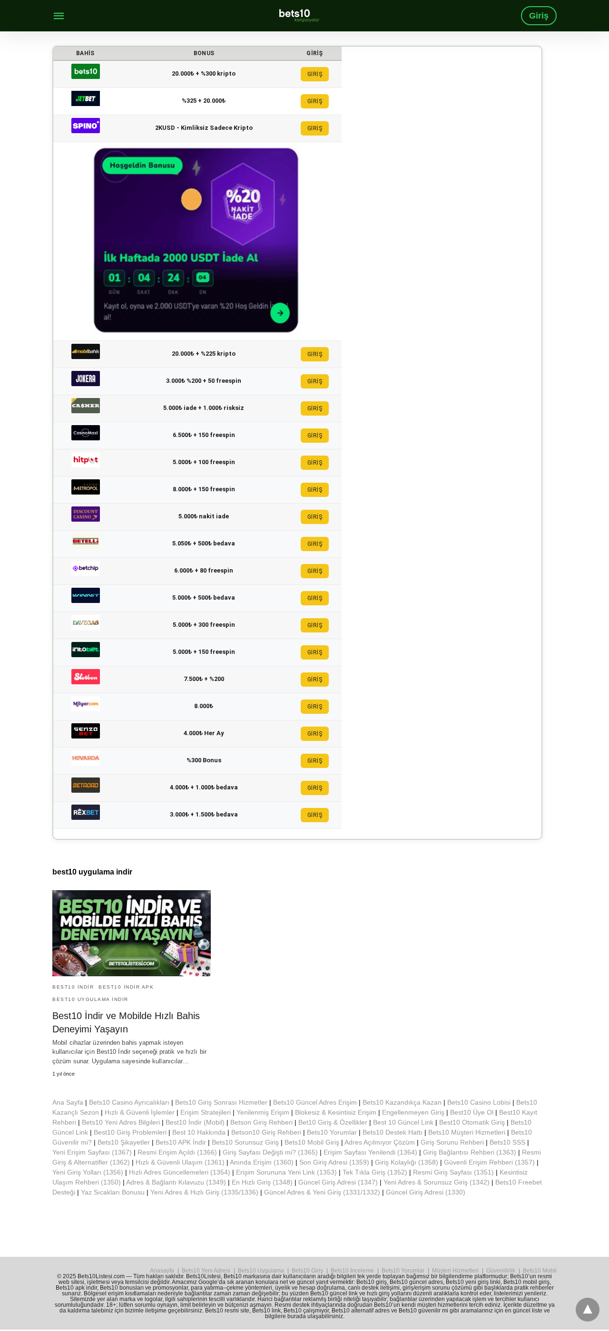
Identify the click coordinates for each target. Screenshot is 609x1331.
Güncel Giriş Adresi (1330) (425, 1192)
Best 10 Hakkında (199, 1132)
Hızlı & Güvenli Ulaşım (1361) (180, 1162)
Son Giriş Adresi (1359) (334, 1162)
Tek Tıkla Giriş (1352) (375, 1172)
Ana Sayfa (67, 1102)
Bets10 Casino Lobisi (479, 1102)
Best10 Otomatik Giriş (472, 1122)
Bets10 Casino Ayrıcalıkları (129, 1102)
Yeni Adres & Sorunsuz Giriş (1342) (436, 1182)
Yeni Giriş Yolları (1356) (87, 1172)
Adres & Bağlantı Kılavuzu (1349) (176, 1182)
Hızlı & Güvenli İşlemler (140, 1112)
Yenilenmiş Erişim (262, 1112)
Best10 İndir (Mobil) (195, 1122)
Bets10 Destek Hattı (392, 1132)
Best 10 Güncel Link (403, 1122)
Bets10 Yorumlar (332, 1132)
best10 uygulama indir (90, 999)
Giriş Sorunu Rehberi (452, 1142)
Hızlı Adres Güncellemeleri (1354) (179, 1172)
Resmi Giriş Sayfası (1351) (453, 1172)
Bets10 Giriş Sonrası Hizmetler (221, 1102)
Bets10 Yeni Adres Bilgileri (121, 1122)
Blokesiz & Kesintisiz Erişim (335, 1112)
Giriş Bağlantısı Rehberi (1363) (469, 1152)
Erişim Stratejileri (205, 1112)
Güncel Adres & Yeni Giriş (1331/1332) (322, 1192)
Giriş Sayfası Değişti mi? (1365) (270, 1152)
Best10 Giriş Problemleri (130, 1132)
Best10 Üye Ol (471, 1112)
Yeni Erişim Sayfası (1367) (92, 1152)
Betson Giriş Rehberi (261, 1122)
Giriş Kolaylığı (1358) (406, 1162)
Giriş (539, 15)
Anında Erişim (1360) (262, 1162)
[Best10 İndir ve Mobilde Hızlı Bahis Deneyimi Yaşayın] (131, 933)
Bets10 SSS (507, 1142)
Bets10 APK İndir (181, 1142)
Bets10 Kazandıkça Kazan (402, 1102)
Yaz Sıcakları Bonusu (113, 1192)
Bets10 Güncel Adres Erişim (315, 1102)
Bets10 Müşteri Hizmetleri (466, 1132)
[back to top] (587, 1309)
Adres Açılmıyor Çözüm (379, 1142)
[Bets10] (299, 15)
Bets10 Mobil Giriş (312, 1142)
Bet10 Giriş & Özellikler (332, 1122)
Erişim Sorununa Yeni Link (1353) (286, 1172)
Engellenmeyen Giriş (413, 1112)
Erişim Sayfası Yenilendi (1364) (370, 1152)
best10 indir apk (126, 987)
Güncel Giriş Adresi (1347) (338, 1182)
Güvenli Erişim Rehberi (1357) (489, 1162)
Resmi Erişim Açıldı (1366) (177, 1152)
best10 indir (73, 987)
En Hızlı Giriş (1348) (262, 1182)
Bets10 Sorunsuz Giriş (245, 1142)
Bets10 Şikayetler (124, 1142)
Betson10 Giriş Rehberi (266, 1132)
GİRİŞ (315, 74)
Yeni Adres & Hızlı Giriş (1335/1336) (204, 1192)
